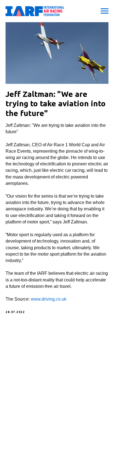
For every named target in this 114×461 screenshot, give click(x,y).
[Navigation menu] (104, 11)
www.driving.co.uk (48, 299)
